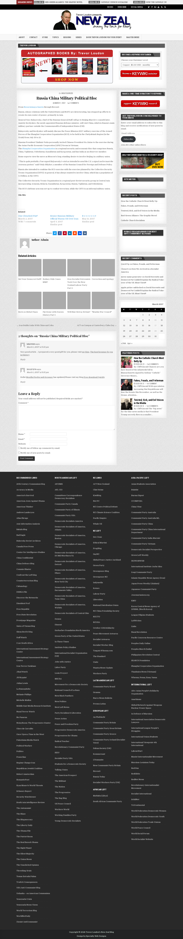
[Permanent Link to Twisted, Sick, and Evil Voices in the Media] (126, 404)
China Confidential (24, 558)
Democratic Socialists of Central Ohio (72, 613)
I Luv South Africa (24, 643)
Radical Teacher (62, 741)
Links (133, 626)
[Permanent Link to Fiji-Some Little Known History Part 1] (54, 300)
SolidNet (135, 799)
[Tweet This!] (55, 233)
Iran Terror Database (26, 666)
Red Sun (135, 768)
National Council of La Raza (67, 690)
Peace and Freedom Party (66, 724)
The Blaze (21, 814)
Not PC (96, 501)
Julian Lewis (22, 683)
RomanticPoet (22, 780)
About (22, 37)
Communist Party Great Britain (107, 728)
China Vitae (136, 507)
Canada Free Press (25, 546)
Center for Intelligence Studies (30, 552)
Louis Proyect (61, 673)
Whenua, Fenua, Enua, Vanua (144, 677)
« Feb (123, 343)
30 (149, 336)
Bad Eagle (20, 535)
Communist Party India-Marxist (145, 538)
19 (124, 331)
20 (130, 331)
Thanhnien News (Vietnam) (143, 672)
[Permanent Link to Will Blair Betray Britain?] (78, 300)
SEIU (57, 753)
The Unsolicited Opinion (27, 865)
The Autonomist (23, 808)
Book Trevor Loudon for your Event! (104, 37)
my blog (85, 352)
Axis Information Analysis (28, 524)
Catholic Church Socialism (133, 220)
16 (149, 325)
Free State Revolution (26, 615)
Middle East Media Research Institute (33, 706)
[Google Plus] (155, 7)
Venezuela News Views (27, 905)
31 (156, 336)
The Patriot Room (24, 836)
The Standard (99, 656)
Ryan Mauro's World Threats (29, 785)
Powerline (21, 757)
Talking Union (61, 770)
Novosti (96, 771)
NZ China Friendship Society (106, 611)
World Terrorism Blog (26, 910)
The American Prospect (66, 775)
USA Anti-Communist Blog (28, 888)
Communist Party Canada (66, 504)
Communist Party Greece (104, 734)
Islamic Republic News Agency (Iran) (148, 578)
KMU (133, 601)
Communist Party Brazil (104, 687)
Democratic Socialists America (69, 521)
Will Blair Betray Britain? (78, 312)
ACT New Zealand (101, 484)
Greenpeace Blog (101, 571)
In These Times (62, 642)
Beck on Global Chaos (28, 312)
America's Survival (25, 495)
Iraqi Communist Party (141, 572)
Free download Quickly (94, 377)
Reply (22, 360)
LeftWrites (136, 621)
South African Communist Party (107, 801)
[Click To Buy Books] (67, 83)
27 (130, 336)
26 (124, 336)
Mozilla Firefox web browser (39, 377)
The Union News (24, 859)
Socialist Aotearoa (101, 639)
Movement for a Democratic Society (71, 684)
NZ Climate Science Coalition (106, 512)
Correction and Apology (103, 279)
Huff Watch (21, 637)
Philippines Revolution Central (145, 655)
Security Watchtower (26, 797)
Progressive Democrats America (70, 730)
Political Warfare (24, 746)
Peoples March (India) (141, 649)
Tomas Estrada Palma (26, 876)
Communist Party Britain (104, 723)
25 (162, 331)
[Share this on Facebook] (60, 233)
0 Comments (154, 364)
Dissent (58, 625)
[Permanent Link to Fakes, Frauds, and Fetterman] (126, 384)
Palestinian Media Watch (27, 740)
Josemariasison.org (140, 595)
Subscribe (122, 7)
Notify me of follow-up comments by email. (40, 448)
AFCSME (59, 484)
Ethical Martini (100, 543)
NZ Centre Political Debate (105, 507)
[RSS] (161, 7)
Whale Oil (97, 524)
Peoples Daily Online (140, 643)
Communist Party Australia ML (145, 518)
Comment (23, 403)
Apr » (129, 343)
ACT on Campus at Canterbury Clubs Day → (97, 325)
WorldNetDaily (23, 916)
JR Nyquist (21, 677)
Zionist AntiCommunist (26, 922)
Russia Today (99, 777)
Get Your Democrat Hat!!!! (29, 279)
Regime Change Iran (25, 763)
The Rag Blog (61, 798)
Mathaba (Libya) (100, 796)
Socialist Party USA (63, 758)
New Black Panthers (64, 696)
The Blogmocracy (24, 819)
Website (22, 444)
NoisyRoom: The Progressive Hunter (33, 723)
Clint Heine (98, 490)
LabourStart (136, 751)
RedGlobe (135, 774)
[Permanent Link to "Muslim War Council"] (103, 300)
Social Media (137, 7)
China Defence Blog (25, 563)
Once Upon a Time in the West (30, 734)
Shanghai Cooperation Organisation (147, 666)
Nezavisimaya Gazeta (34, 107)
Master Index (132, 37)
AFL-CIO (58, 490)
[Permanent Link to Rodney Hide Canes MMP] (54, 267)
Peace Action (61, 719)
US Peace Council (63, 804)
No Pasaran (21, 717)
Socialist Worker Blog (103, 645)
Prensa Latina (99, 704)
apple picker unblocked (132, 287)
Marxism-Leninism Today (143, 762)
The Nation (60, 787)
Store (45, 37)
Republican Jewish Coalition (29, 768)
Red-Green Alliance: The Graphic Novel (139, 215)
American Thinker (24, 507)
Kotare (96, 588)
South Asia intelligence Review (30, 802)
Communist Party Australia (143, 512)
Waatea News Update (103, 668)
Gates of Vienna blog (25, 626)
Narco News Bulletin (102, 698)
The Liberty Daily (24, 825)
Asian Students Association (143, 484)
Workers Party (100, 673)
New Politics (60, 701)
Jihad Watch (22, 672)
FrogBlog (97, 548)
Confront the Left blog (26, 575)
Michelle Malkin (23, 700)
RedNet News (137, 779)
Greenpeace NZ (100, 577)
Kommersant (99, 754)
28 (137, 336)
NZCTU (96, 617)
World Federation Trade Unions (146, 822)
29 (143, 336)
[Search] (165, 7)
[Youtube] (158, 7)
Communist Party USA (65, 515)
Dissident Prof (23, 603)
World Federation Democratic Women (148, 811)
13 (130, 325)
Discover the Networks (27, 598)
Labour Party (99, 594)
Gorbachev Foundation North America (72, 630)
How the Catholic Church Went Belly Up (139, 201)
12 (124, 325)
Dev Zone (97, 537)
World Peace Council (140, 828)
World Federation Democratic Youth (147, 816)
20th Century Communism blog (30, 484)
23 (149, 331)
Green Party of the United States (70, 636)
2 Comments (74, 103)
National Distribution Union (105, 605)
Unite (95, 662)
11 (162, 320)
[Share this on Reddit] (75, 233)
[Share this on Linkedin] (70, 233)
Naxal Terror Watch (25, 712)
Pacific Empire (100, 518)
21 (137, 331)
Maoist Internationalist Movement (147, 757)
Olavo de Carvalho (24, 729)
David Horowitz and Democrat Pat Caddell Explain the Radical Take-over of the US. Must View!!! (142, 280)
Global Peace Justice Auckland (107, 560)
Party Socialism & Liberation (68, 713)
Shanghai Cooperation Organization (38, 149)
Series (79, 37)
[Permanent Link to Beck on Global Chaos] (29, 300)
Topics (55, 37)
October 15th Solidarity (103, 628)
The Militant (60, 781)
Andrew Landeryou (25, 512)
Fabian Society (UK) (102, 748)
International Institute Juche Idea (146, 566)
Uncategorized (67, 93)
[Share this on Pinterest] (65, 233)
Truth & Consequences (26, 882)
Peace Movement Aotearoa (105, 634)
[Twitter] (148, 7)
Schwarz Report (23, 791)
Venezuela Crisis (24, 899)
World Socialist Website (142, 839)
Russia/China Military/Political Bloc (66, 98)
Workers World (62, 809)
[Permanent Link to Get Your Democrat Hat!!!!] (29, 267)
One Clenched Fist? (28, 216)
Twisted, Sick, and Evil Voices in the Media (140, 211)
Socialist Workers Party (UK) (106, 782)
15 (143, 325)
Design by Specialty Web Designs (91, 936)
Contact (33, 37)
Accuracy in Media (24, 490)
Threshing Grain (23, 871)
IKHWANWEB (137, 561)
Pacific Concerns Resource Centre (147, 638)
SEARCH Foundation (140, 660)
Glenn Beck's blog (24, 632)
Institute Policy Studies (65, 647)
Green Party (98, 565)
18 (162, 325)
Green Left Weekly (140, 555)
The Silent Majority (25, 854)
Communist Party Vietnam (143, 544)
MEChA (58, 679)
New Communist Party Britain (107, 765)
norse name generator (131, 277)
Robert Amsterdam (25, 774)
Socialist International (141, 794)
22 (143, 331)
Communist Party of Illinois (67, 510)
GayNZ (96, 554)
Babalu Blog (21, 529)
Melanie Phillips (23, 694)
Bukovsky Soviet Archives (28, 541)
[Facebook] (152, 7)
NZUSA (96, 622)
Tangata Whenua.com (103, 651)
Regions (67, 37)
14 (137, 325)
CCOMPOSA (136, 501)
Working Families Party (65, 815)
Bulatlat (134, 490)
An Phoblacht (99, 717)
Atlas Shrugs (22, 518)
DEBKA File (21, 592)
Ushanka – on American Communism (33, 893)
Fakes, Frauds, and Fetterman (134, 206)
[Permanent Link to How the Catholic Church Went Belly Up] (126, 362)
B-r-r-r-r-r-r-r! (89, 216)
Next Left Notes (62, 707)
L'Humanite (98, 760)
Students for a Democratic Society (70, 764)
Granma (96, 692)
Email (21, 439)
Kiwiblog (97, 495)
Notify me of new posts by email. (35, 453)
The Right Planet (24, 848)
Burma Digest (137, 495)
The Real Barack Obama (27, 842)
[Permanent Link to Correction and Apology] (103, 267)
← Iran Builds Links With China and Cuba (35, 325)
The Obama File (23, 831)
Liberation (98, 599)
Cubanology (21, 586)
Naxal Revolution (139, 632)
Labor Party (60, 667)
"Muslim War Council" (102, 312)
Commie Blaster (23, 569)
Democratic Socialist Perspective (146, 549)
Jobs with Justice (63, 662)
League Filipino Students (142, 615)
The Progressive (62, 792)
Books (110, 7)
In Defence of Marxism (141, 714)
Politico (19, 751)
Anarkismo (136, 699)
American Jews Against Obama (30, 501)
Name (21, 434)
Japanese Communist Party (144, 589)
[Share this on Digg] (80, 233)
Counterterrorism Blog (27, 581)
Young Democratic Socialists (68, 821)
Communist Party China (142, 524)
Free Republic (22, 609)
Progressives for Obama (66, 736)
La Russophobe (23, 689)
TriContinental (138, 805)
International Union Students (144, 737)
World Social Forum (140, 833)
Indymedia (98, 582)
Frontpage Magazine (26, 620)
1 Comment (153, 383)
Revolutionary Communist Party (69, 747)
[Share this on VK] (85, 233)
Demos (58, 619)
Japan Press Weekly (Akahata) (145, 583)
